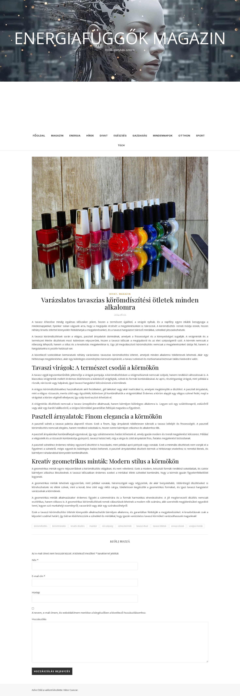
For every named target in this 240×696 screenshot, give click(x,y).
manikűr (93, 526)
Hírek (90, 135)
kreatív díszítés (77, 526)
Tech (121, 145)
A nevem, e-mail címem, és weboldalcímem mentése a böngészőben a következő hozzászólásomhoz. (89, 612)
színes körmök (124, 526)
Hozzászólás (39, 619)
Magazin (57, 135)
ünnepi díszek (177, 526)
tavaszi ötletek (159, 526)
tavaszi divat (142, 526)
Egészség (120, 135)
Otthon (184, 135)
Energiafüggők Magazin (120, 38)
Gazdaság (140, 135)
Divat (104, 135)
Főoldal (39, 135)
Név (35, 560)
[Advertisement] (120, 106)
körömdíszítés (40, 526)
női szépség (107, 526)
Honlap (36, 592)
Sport (200, 135)
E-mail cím (38, 576)
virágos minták (196, 526)
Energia (74, 135)
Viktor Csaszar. (70, 689)
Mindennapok (163, 135)
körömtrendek (59, 526)
